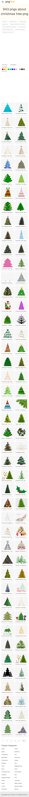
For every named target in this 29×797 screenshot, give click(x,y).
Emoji (16, 769)
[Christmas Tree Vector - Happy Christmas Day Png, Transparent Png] (7, 503)
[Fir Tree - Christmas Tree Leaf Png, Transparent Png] (21, 405)
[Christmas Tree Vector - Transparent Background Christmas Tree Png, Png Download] (7, 150)
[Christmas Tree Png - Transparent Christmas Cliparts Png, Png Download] (7, 574)
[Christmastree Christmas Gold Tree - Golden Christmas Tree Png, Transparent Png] (21, 630)
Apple (3, 751)
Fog (16, 763)
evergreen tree (13, 21)
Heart (3, 749)
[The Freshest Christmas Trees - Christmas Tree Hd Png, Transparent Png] (7, 221)
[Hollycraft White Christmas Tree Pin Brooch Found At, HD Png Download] (7, 687)
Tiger (3, 766)
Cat (15, 754)
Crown (3, 786)
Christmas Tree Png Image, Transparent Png (13, 650)
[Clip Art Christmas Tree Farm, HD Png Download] (21, 433)
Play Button (5, 760)
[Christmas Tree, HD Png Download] (7, 461)
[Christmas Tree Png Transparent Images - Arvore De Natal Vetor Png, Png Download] (21, 659)
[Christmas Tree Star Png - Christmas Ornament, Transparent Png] (7, 588)
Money (16, 789)
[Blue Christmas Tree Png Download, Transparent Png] (21, 701)
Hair (16, 774)
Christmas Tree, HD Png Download (10, 466)
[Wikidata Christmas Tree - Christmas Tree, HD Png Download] (7, 405)
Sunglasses (5, 754)
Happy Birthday (6, 777)
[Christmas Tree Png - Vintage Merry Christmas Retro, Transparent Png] (21, 517)
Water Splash (18, 783)
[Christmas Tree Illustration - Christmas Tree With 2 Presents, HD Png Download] (7, 207)
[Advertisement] (14, 48)
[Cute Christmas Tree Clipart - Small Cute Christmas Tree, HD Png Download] (21, 292)
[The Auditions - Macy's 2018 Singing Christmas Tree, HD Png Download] (21, 729)
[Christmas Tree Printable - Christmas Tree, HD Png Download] (7, 334)
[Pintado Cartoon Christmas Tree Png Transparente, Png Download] (21, 645)
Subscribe (17, 757)
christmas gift (22, 21)
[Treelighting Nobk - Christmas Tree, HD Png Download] (21, 447)
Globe (3, 780)
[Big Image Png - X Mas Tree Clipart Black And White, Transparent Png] (7, 546)
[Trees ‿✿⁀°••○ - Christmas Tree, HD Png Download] (7, 419)
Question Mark (19, 786)
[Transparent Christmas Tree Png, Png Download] (7, 447)
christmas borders (19, 29)
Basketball (4, 757)
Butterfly (17, 751)
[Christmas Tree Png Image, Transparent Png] (7, 645)
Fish (16, 777)
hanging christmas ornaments (17, 24)
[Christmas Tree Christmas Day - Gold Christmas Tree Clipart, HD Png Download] (7, 122)
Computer (17, 780)
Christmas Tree (6, 772)
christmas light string (7, 29)
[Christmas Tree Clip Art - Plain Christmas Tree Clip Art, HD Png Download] (7, 179)
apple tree (5, 24)
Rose (3, 769)
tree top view (22, 26)
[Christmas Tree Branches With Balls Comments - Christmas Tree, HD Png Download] (21, 320)
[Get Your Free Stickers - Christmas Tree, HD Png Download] (21, 348)
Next (24, 740)
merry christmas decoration (9, 26)
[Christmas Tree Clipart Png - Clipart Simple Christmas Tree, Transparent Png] (7, 390)
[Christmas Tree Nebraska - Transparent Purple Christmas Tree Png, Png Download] (21, 306)
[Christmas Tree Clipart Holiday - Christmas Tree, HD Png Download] (21, 235)
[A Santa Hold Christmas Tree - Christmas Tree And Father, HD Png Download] (7, 306)
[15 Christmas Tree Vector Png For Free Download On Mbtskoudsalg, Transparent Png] (7, 659)
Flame (16, 749)
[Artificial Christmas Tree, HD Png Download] (7, 489)
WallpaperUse (18, 766)
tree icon (4, 21)
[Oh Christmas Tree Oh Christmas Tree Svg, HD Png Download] (21, 588)
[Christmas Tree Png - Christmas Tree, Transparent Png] (7, 235)
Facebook (4, 789)
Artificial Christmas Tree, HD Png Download (13, 494)
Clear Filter (4, 71)
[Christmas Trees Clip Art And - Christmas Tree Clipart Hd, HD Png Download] (7, 263)
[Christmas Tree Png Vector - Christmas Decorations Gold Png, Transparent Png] (7, 532)
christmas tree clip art (7, 32)
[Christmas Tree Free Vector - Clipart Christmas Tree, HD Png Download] (21, 165)
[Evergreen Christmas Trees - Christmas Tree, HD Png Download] (7, 278)
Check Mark (18, 772)
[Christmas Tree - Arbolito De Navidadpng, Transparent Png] (7, 701)
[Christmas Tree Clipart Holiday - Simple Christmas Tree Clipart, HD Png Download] (21, 179)
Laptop (16, 760)
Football (4, 774)
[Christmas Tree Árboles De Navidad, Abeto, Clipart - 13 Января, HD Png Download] (21, 687)
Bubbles (4, 763)
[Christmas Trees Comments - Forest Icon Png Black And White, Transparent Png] (7, 673)
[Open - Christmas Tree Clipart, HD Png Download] (7, 433)
